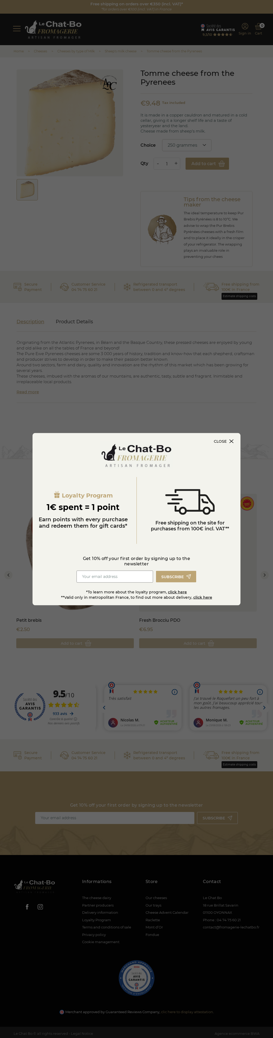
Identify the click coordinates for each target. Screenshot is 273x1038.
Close (220, 441)
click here (177, 591)
